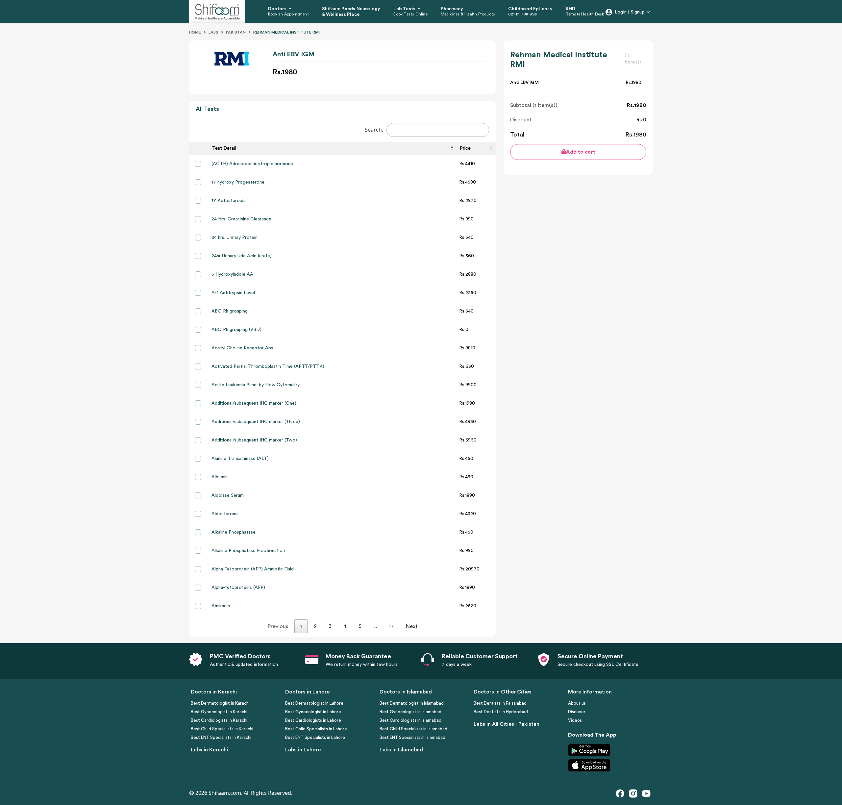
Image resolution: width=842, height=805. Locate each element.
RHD (571, 9)
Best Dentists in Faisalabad (500, 703)
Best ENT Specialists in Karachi (221, 737)
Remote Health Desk (585, 14)
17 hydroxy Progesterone (237, 182)
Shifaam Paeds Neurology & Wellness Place (351, 12)
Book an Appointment (288, 14)
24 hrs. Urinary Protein (234, 237)
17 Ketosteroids (228, 200)
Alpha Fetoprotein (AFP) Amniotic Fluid (252, 569)
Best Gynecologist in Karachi (219, 712)
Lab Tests (404, 9)
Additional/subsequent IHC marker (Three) (255, 421)
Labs (213, 32)
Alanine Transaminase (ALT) (240, 458)
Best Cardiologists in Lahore (313, 720)
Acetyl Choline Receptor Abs (242, 348)
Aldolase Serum (227, 495)
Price (465, 148)
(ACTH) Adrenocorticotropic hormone (252, 164)
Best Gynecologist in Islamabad (410, 712)
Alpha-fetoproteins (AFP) (238, 587)
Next (412, 626)
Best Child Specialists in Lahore (316, 729)
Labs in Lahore (303, 749)
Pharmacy (452, 9)
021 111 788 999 (522, 14)
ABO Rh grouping (229, 311)
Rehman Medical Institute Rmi (286, 32)
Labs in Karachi (209, 749)
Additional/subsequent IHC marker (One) (253, 403)
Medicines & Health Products (468, 14)
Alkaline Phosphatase (233, 532)
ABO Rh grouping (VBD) (236, 329)
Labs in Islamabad (401, 749)
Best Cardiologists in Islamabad (410, 720)
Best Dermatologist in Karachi (220, 703)
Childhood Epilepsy (530, 9)
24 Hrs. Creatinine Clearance (241, 219)
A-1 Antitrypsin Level (233, 292)
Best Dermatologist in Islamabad (412, 703)
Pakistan (236, 32)
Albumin (219, 477)
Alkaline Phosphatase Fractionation (248, 550)
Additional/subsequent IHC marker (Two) (254, 440)
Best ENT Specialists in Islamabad (412, 737)
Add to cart (580, 152)
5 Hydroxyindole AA (232, 274)
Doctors (278, 9)
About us (577, 703)
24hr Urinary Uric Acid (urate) (241, 256)
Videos (575, 720)
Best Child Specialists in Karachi (222, 729)
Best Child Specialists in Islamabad (413, 729)
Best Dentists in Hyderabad (501, 712)
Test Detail (224, 148)
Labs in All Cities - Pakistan (506, 724)
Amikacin (220, 606)
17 (391, 626)
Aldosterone (224, 514)
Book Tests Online (410, 14)
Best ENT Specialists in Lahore (315, 737)
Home (195, 32)
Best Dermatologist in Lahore (314, 703)
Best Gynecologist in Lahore (313, 712)
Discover (576, 712)
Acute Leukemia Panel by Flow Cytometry (255, 385)
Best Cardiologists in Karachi (219, 720)
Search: (374, 129)
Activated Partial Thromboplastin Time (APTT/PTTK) (267, 366)
